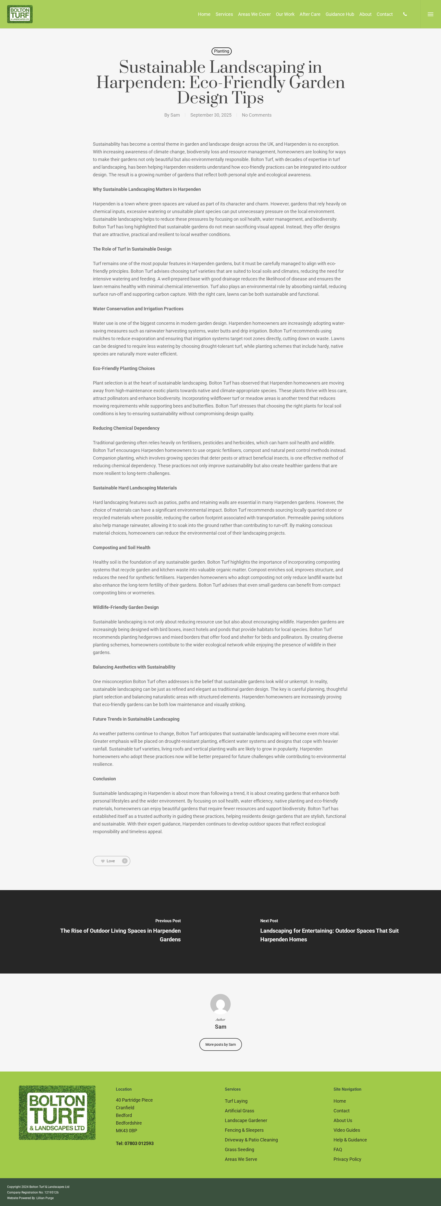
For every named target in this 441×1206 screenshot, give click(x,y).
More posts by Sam (220, 1044)
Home (340, 1101)
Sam (175, 115)
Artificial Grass (239, 1110)
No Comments (257, 115)
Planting (221, 51)
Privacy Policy (347, 1159)
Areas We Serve (241, 1159)
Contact (342, 1110)
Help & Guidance (350, 1139)
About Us (343, 1120)
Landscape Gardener (246, 1120)
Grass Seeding (239, 1149)
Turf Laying (236, 1101)
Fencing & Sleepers (244, 1130)
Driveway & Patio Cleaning (251, 1139)
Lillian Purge (45, 1198)
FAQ (338, 1149)
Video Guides (347, 1130)
